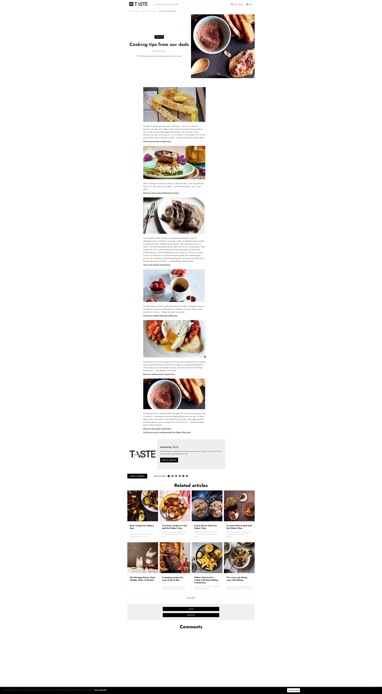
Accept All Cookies (293, 690)
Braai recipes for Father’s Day (142, 527)
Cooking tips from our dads (167, 11)
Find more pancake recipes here (157, 141)
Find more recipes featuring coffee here (160, 315)
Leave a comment (137, 476)
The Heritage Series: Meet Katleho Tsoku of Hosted (142, 578)
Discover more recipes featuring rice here (161, 193)
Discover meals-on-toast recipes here (159, 374)
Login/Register (238, 4)
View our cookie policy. (100, 690)
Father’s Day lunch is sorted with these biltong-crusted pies (206, 580)
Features (153, 11)
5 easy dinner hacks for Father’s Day (205, 527)
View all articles (169, 460)
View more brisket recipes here (156, 264)
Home (131, 11)
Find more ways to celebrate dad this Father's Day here (167, 432)
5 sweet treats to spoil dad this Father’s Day (239, 527)
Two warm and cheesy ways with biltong (237, 578)
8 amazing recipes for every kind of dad (172, 578)
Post (136, 11)
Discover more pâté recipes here (157, 428)
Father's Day (144, 11)
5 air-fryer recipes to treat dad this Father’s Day (174, 527)
